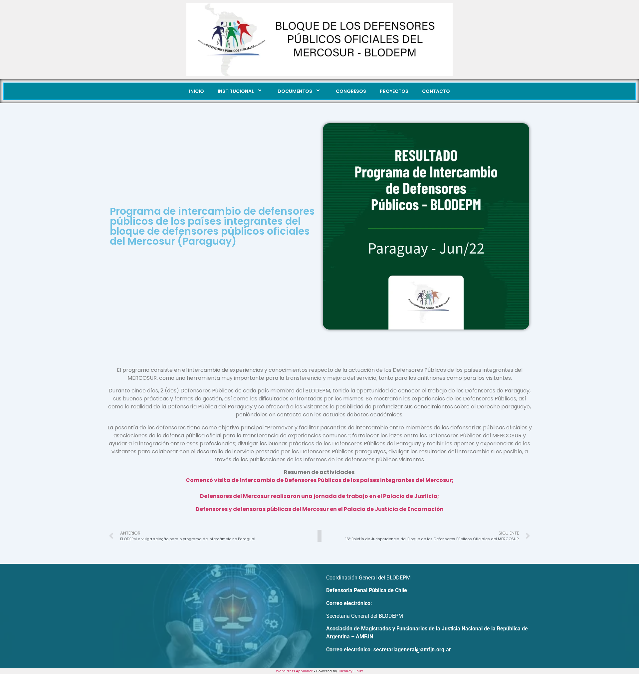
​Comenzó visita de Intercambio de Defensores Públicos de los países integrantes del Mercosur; (320, 480)
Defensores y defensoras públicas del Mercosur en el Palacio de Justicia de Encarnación (320, 509)
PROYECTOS (394, 91)
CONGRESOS (351, 91)
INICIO (196, 91)
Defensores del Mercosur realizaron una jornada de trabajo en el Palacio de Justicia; (319, 496)
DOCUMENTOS (295, 91)
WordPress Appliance (294, 670)
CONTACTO (436, 91)
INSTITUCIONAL (236, 91)
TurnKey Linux (350, 670)
